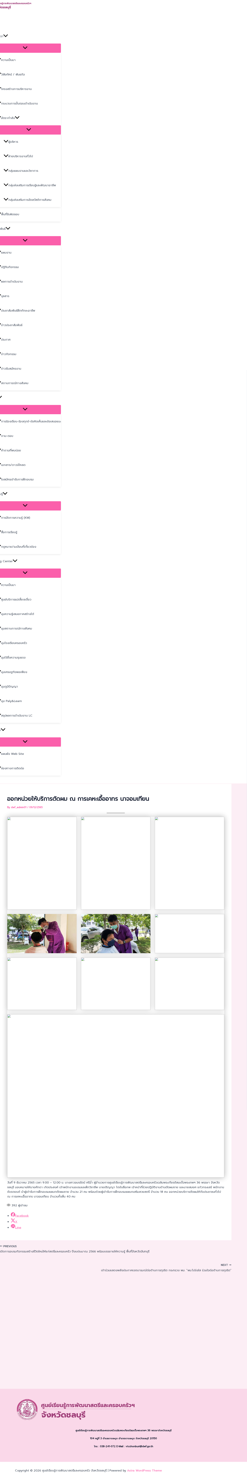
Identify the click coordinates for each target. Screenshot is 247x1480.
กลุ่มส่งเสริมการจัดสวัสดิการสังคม (29, 200)
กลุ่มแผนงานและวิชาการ (23, 171)
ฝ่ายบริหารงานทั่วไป (20, 156)
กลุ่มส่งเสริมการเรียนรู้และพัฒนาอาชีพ (32, 185)
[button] (5, 36)
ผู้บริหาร (13, 142)
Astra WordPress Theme (144, 1470)
